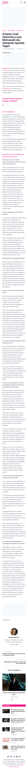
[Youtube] (17, 756)
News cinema (11, 30)
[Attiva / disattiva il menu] (25, 2)
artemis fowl (6, 620)
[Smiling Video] (20, 756)
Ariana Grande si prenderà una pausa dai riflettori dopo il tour (18, 711)
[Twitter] (13, 644)
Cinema (4, 30)
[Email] (17, 644)
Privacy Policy (16, 766)
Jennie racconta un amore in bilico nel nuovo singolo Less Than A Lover (18, 748)
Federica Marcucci (11, 48)
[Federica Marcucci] (14, 631)
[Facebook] (10, 644)
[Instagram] (15, 644)
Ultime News (19, 30)
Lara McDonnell (6, 88)
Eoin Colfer (6, 70)
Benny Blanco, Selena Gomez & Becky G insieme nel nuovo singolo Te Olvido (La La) (18, 720)
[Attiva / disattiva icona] (21, 2)
